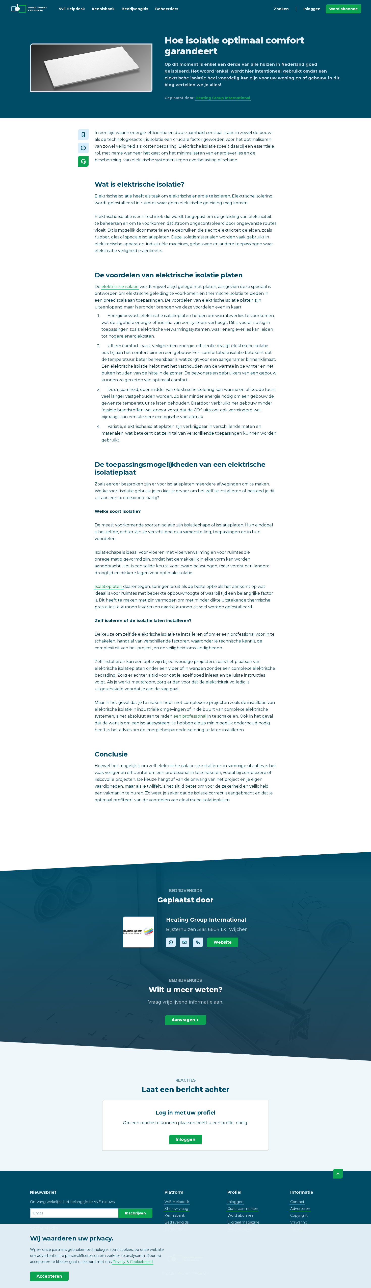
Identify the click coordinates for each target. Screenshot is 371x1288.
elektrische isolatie (120, 286)
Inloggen (312, 9)
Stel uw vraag (176, 1208)
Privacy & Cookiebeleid (133, 1261)
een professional (189, 716)
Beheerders (166, 9)
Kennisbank (103, 9)
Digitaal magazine (243, 1222)
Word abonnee (343, 9)
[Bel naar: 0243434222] (198, 942)
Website (223, 942)
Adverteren (300, 1208)
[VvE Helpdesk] (83, 161)
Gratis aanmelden (242, 1208)
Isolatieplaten (109, 586)
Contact (297, 1202)
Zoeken (281, 9)
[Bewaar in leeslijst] (83, 134)
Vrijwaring (298, 1222)
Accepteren (49, 1276)
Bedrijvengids (135, 9)
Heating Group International (223, 98)
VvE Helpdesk (72, 9)
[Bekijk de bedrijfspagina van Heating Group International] (138, 932)
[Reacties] (83, 148)
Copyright (299, 1215)
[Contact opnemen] (184, 942)
